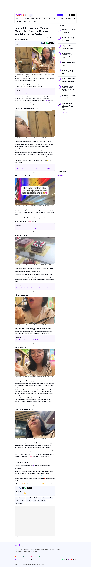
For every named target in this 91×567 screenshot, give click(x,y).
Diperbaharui (27, 43)
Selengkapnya (66, 112)
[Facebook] (64, 559)
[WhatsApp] (62, 559)
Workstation (52, 549)
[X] (66, 559)
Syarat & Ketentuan (19, 551)
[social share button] (42, 43)
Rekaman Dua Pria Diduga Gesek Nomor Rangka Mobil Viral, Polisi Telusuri (32, 93)
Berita (35, 21)
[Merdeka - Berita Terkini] (21, 15)
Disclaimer (58, 549)
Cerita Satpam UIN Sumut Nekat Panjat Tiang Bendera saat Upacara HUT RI (33, 168)
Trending (38, 18)
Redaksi (20, 549)
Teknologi (44, 18)
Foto (74, 18)
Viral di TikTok (29, 497)
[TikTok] (73, 559)
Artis (32, 18)
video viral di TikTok (20, 500)
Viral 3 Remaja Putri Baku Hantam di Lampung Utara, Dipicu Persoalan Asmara (33, 287)
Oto (50, 18)
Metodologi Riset (44, 549)
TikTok (47, 100)
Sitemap (35, 551)
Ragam (30, 21)
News (17, 18)
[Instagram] (69, 559)
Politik (21, 18)
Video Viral (22, 497)
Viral (17, 497)
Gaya (58, 18)
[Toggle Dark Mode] (67, 15)
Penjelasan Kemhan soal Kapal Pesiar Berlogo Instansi (28, 228)
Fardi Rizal (23, 42)
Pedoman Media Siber (35, 549)
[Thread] (75, 559)
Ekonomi (27, 18)
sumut (34, 500)
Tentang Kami (26, 549)
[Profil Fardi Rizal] (17, 43)
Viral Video (28, 500)
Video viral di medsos (47, 497)
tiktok (35, 497)
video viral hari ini (41, 500)
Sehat (62, 18)
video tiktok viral (19, 503)
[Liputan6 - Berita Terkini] (19, 545)
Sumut (19, 21)
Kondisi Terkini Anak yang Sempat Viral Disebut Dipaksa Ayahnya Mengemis (33, 339)
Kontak (16, 549)
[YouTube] (71, 559)
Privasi (25, 551)
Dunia (54, 18)
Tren (25, 21)
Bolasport (68, 18)
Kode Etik (30, 551)
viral (33, 102)
